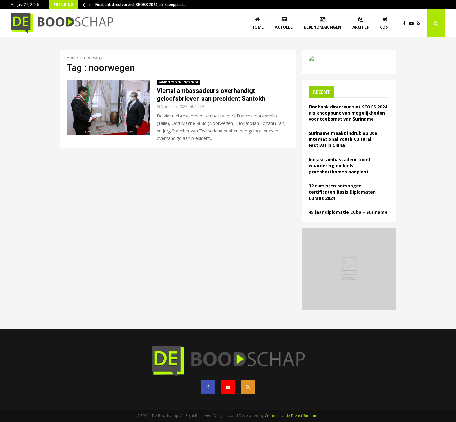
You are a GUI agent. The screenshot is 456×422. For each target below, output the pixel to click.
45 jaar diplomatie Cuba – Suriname (348, 212)
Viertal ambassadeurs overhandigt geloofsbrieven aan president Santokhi (212, 94)
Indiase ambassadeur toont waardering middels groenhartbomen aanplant (340, 166)
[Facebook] (406, 23)
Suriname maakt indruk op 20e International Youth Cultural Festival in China (343, 139)
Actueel (284, 27)
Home (257, 27)
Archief (360, 27)
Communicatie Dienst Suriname (292, 415)
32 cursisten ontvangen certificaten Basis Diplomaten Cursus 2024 (342, 192)
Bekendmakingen (322, 27)
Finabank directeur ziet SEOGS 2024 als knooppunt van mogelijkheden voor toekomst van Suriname (348, 113)
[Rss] (420, 23)
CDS (384, 27)
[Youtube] (413, 23)
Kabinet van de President (178, 82)
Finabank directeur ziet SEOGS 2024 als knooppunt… (140, 4)
